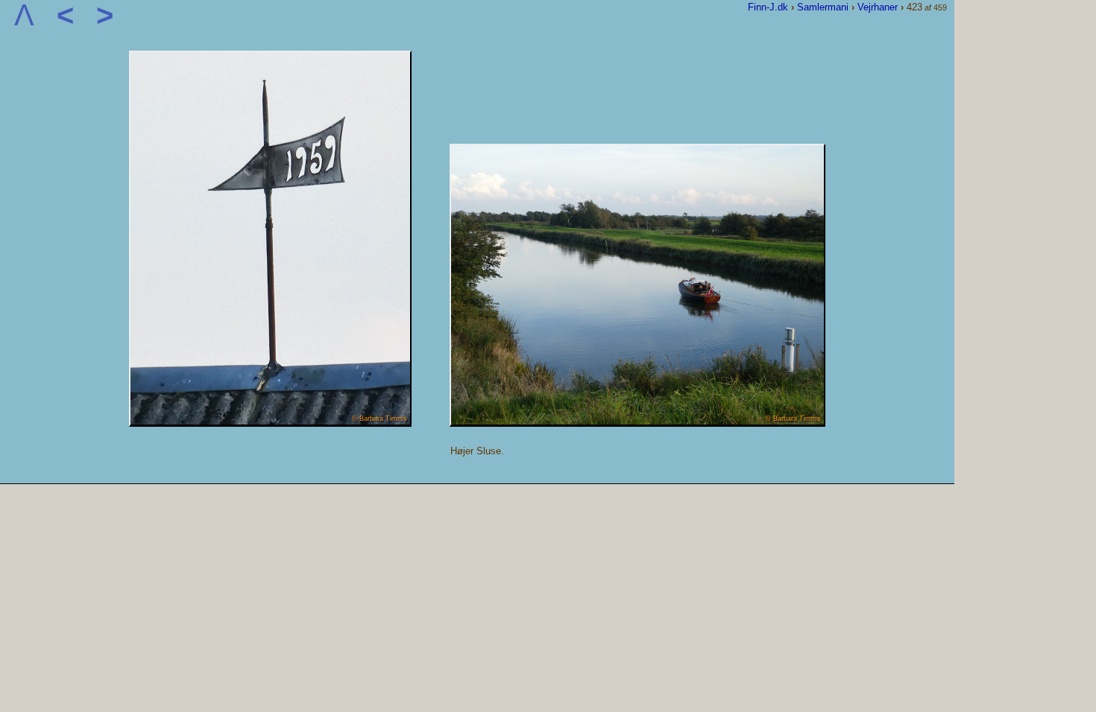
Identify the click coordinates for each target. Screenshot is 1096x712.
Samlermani (822, 7)
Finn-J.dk (768, 7)
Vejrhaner (877, 7)
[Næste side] (270, 423)
